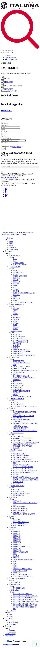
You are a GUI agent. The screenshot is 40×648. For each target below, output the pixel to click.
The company (13, 622)
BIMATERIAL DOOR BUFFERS (24, 444)
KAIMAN (16, 334)
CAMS (15, 374)
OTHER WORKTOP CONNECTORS (26, 406)
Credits (23, 234)
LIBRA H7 (17, 541)
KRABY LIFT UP (11, 59)
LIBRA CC (17, 550)
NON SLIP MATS (19, 588)
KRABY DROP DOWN (21, 455)
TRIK (15, 297)
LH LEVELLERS (19, 506)
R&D (11, 245)
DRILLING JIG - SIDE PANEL (24, 597)
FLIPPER (16, 278)
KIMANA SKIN (18, 525)
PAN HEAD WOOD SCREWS (23, 416)
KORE (15, 395)
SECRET (16, 289)
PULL (15, 325)
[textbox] (20, 169)
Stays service (9, 636)
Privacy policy (12, 232)
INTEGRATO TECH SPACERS (24, 514)
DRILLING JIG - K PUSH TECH (24, 599)
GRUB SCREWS (19, 372)
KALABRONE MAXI (20, 340)
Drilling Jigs (15, 590)
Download (12, 632)
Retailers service (10, 634)
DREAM (16, 308)
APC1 (15, 561)
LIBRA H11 (17, 572)
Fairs (10, 615)
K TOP (15, 402)
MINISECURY (18, 272)
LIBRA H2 (17, 533)
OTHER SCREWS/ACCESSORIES (25, 431)
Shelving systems (16, 331)
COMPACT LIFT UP (20, 457)
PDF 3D (7, 78)
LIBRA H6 (17, 539)
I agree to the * (13, 147)
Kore (14, 261)
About (11, 242)
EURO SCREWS (19, 418)
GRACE (16, 327)
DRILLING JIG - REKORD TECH (25, 605)
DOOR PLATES (18, 495)
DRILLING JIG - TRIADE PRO (24, 603)
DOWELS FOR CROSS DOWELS (25, 370)
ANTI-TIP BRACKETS (21, 574)
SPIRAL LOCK (18, 383)
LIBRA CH (17, 542)
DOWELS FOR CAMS (21, 376)
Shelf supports (15, 267)
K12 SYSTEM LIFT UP (21, 465)
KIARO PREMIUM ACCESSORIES (25, 478)
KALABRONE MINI (20, 342)
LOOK (15, 300)
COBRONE (17, 344)
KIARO (15, 474)
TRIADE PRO (18, 353)
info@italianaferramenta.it (9, 178)
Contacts (9, 618)
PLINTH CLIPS (18, 385)
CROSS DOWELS (19, 368)
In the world (13, 624)
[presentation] (1, 115)
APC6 (15, 567)
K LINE (16, 274)
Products (9, 251)
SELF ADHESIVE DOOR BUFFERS (26, 442)
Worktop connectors (17, 399)
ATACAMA (17, 501)
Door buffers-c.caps (17, 433)
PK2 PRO (16, 298)
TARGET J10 (17, 387)
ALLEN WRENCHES (20, 427)
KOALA (16, 557)
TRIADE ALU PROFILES (22, 351)
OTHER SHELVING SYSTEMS (24, 355)
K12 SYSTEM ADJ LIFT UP (23, 469)
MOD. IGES (8, 82)
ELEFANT (17, 380)
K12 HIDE (16, 484)
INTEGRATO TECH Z (21, 510)
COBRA (16, 319)
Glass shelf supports (17, 304)
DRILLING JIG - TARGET (22, 594)
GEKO (15, 316)
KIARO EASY (18, 482)
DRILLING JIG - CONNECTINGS (25, 596)
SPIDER (16, 556)
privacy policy (16, 147)
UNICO (15, 280)
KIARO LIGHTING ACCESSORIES (25, 480)
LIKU (15, 554)
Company (10, 238)
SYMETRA (17, 582)
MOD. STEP (8, 89)
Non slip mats (15, 584)
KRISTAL (16, 317)
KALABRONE (18, 338)
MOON (15, 348)
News (11, 616)
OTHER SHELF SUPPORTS (23, 302)
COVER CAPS (18, 436)
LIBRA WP (17, 548)
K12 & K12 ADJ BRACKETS (23, 472)
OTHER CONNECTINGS (22, 397)
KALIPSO (16, 295)
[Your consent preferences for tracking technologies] (36, 644)
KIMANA (16, 520)
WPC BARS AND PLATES (22, 569)
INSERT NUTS (18, 361)
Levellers (14, 497)
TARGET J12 (17, 389)
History (11, 243)
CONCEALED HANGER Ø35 (23, 559)
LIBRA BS (17, 544)
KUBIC (15, 323)
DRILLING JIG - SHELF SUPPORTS (26, 601)
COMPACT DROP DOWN (22, 459)
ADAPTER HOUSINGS (21, 493)
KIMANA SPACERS (20, 524)
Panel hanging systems (18, 578)
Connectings (15, 357)
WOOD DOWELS (19, 429)
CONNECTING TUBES (21, 367)
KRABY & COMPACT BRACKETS (25, 461)
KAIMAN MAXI (19, 336)
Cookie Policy (14, 234)
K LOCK (16, 489)
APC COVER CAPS (20, 571)
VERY (15, 310)
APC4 (15, 565)
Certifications (13, 249)
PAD (14, 365)
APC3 (15, 563)
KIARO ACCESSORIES (21, 476)
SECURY (16, 270)
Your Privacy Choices (17, 641)
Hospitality (12, 247)
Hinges (13, 516)
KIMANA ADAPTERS (21, 522)
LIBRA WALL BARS (20, 552)
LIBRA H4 (17, 537)
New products (15, 255)
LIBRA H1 (17, 531)
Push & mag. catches (17, 486)
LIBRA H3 (17, 535)
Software (12, 630)
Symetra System (18, 263)
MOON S (16, 346)
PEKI (15, 321)
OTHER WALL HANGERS (22, 576)
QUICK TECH (18, 404)
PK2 (14, 287)
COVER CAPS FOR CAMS (22, 440)
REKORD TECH (19, 512)
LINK (15, 463)
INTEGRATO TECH (20, 508)
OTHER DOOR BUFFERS (22, 446)
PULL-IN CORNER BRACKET (24, 293)
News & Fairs (11, 611)
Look (15, 259)
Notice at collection (11, 645)
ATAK (15, 314)
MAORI (16, 283)
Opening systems (10, 58)
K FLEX (16, 448)
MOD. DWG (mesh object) (13, 85)
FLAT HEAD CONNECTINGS (24, 378)
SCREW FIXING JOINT (21, 391)
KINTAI (16, 291)
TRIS (15, 285)
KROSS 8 (16, 393)
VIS (14, 382)
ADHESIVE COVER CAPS (22, 438)
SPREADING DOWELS (21, 363)
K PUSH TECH (18, 491)
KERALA (16, 282)
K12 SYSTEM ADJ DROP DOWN (25, 470)
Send (3, 149)
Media (9, 626)
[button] (20, 167)
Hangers (13, 527)
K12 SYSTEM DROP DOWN (23, 467)
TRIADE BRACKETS (21, 349)
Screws (13, 408)
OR (14, 312)
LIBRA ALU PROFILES (21, 546)
